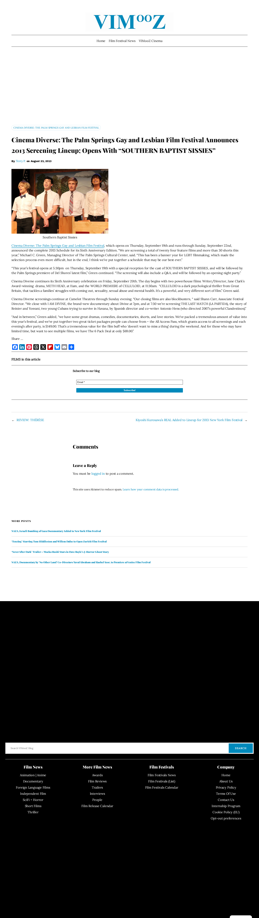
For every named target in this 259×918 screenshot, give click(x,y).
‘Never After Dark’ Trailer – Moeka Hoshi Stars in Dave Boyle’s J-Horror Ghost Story (60, 552)
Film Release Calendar (97, 806)
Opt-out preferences (226, 818)
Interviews (97, 794)
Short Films (33, 806)
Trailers (97, 787)
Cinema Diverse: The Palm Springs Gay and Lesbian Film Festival (56, 127)
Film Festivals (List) (161, 781)
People (97, 800)
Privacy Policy (226, 787)
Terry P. (21, 161)
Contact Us (226, 800)
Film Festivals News (162, 775)
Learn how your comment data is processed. (151, 489)
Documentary (33, 781)
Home (101, 41)
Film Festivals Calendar (161, 787)
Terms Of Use (226, 794)
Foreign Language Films (33, 787)
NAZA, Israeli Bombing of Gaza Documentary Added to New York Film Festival (56, 531)
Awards (97, 775)
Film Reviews (97, 781)
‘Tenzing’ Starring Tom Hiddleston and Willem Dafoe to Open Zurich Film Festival (59, 541)
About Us (226, 781)
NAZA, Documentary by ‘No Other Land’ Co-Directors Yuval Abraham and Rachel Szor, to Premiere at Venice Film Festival (80, 562)
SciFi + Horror (33, 800)
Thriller (32, 812)
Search (240, 748)
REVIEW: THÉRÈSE (30, 420)
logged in (98, 474)
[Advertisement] (129, 87)
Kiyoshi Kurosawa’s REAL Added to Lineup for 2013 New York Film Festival (189, 420)
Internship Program (226, 806)
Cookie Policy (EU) (225, 812)
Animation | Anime (33, 775)
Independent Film (33, 794)
